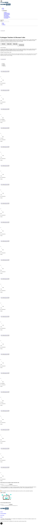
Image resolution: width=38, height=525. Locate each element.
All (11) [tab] (3, 63)
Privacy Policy (2, 515)
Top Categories (5, 10)
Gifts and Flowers (6, 16)
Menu (1, 20)
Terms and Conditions (3, 513)
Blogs (3, 8)
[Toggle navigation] (1, 1)
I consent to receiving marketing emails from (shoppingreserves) (9, 485)
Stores (3, 23)
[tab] (2, 44)
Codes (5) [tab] (3, 64)
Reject (1, 492)
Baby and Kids (6, 15)
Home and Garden (7, 14)
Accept (4, 492)
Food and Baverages (7, 17)
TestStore (5, 12)
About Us (1, 511)
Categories (3, 24)
